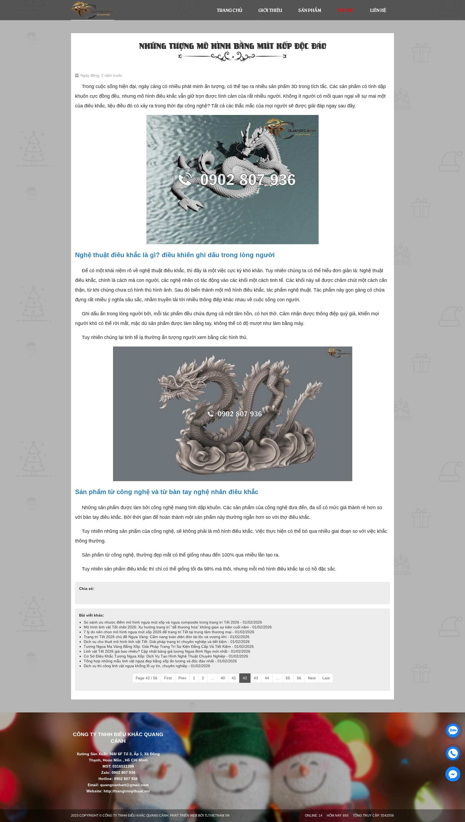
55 (288, 678)
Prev (182, 678)
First (168, 678)
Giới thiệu (270, 10)
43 (256, 678)
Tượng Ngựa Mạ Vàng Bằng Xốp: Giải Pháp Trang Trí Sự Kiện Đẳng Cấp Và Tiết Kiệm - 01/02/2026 (169, 646)
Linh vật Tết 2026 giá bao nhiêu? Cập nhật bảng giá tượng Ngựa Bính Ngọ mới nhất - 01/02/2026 (167, 651)
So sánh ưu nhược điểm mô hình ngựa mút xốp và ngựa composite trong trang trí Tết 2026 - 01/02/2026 (173, 622)
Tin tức (345, 10)
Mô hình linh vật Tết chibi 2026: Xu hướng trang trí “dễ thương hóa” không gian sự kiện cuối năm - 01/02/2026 (178, 627)
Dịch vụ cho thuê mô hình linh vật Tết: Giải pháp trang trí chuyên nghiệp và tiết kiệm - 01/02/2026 (167, 641)
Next (312, 678)
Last (326, 678)
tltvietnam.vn (217, 815)
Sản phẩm (309, 10)
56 (299, 678)
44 (267, 678)
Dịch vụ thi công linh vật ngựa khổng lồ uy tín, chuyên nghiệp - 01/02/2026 (147, 666)
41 (234, 678)
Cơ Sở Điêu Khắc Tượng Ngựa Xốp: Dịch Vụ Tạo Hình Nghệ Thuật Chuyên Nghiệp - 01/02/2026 (166, 656)
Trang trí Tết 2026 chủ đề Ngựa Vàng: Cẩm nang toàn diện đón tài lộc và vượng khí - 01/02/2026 (166, 637)
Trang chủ (229, 10)
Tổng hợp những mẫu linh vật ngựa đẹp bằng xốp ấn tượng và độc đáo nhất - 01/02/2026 (160, 661)
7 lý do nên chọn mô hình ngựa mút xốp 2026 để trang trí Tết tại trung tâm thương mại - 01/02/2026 (169, 632)
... (212, 678)
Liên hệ (378, 10)
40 (223, 678)
